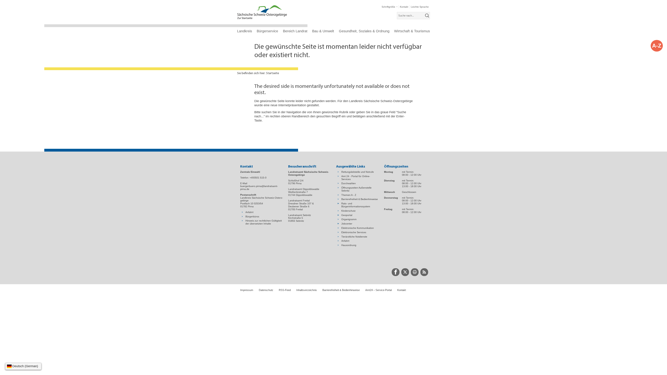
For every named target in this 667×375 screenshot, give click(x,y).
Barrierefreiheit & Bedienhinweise (341, 290)
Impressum (246, 290)
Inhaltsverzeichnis (306, 290)
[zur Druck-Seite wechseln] (415, 272)
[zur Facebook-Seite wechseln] (396, 272)
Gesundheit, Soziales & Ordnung (364, 31)
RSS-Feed (285, 290)
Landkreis (244, 31)
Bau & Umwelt (323, 31)
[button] (389, 7)
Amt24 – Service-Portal (378, 290)
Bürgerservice (267, 31)
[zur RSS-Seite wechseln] (424, 272)
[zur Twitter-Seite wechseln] (405, 272)
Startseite (272, 73)
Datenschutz (266, 290)
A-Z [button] (656, 46)
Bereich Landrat (295, 31)
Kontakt (401, 290)
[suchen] (427, 15)
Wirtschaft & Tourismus (412, 31)
